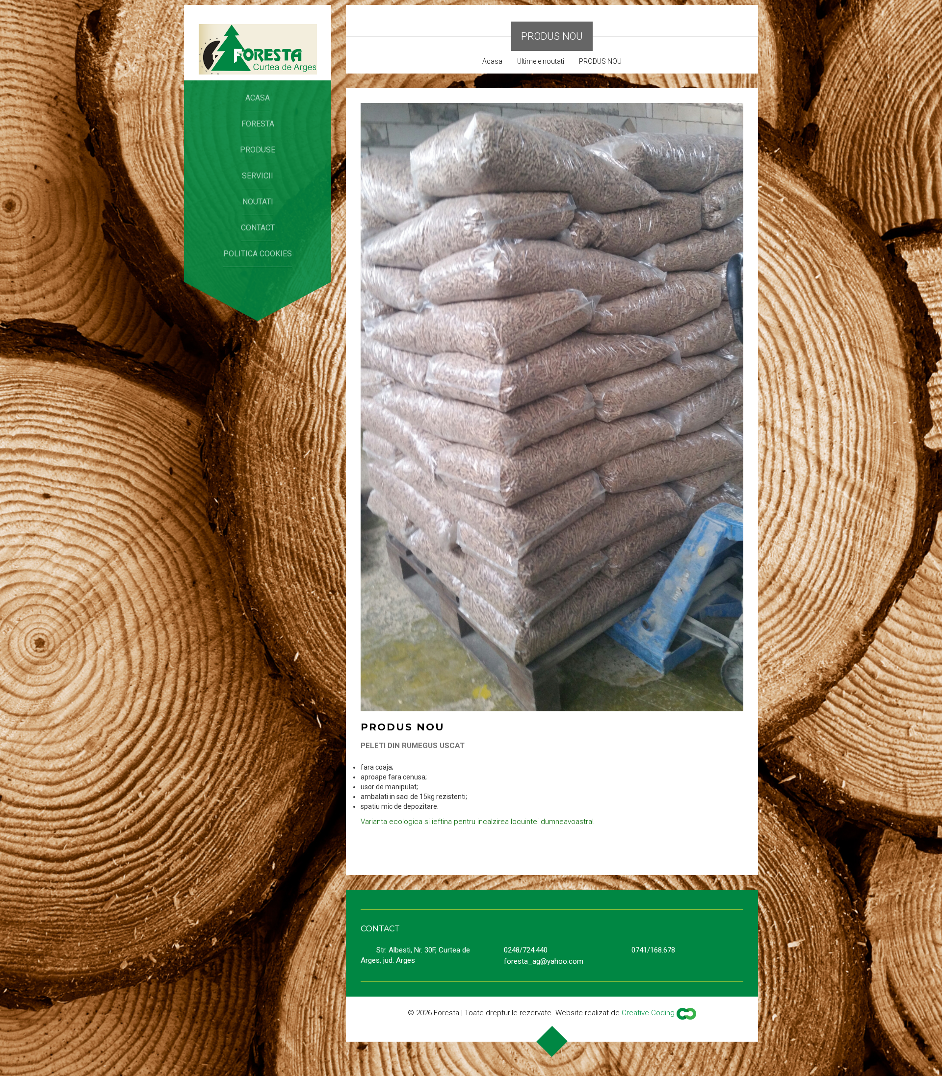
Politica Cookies (257, 253)
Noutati (257, 201)
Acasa (257, 97)
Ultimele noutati (540, 61)
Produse (257, 149)
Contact (258, 227)
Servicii (257, 175)
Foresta (257, 123)
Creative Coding (649, 1012)
